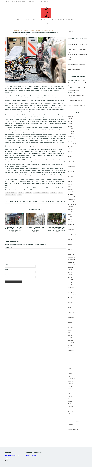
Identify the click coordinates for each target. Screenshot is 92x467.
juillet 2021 (70, 269)
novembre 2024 (71, 169)
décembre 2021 (71, 257)
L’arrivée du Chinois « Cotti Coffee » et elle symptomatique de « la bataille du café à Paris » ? (14, 229)
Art (69, 363)
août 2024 (70, 176)
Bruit (39, 24)
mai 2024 (70, 184)
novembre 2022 (71, 229)
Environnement (54, 24)
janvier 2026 (71, 133)
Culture (70, 373)
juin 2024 (70, 181)
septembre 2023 (72, 204)
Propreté (45, 24)
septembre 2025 (72, 143)
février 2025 (71, 161)
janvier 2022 (71, 254)
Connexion (70, 424)
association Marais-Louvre (11, 192)
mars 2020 (70, 310)
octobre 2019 (71, 322)
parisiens (8, 194)
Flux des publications (72, 427)
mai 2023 (70, 214)
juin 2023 (70, 211)
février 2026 (71, 131)
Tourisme (70, 403)
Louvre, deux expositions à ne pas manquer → (53, 201)
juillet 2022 (70, 239)
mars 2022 (70, 249)
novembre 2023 (71, 199)
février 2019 (71, 342)
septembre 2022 (72, 234)
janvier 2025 (71, 164)
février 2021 (71, 282)
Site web (7, 275)
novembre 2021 (71, 259)
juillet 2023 (70, 209)
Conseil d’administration (18, 1)
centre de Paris (28, 192)
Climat (69, 368)
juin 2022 (70, 242)
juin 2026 (70, 121)
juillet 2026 (70, 118)
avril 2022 (70, 247)
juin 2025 (70, 151)
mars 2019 (70, 340)
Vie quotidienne (42, 30)
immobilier (70, 388)
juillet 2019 (70, 330)
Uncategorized (71, 406)
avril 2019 (70, 337)
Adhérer (7, 1)
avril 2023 (70, 216)
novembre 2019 (71, 320)
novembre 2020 (71, 289)
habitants (60, 192)
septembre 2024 (72, 174)
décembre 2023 (71, 196)
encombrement (45, 192)
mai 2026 (70, 123)
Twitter (7, 460)
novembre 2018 (71, 350)
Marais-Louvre (33, 35)
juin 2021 (70, 272)
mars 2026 (70, 128)
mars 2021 (70, 279)
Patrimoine (33, 24)
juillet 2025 (70, 148)
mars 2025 (70, 159)
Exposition (70, 383)
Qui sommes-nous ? (32, 1)
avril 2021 (70, 277)
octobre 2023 (71, 201)
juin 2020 (70, 302)
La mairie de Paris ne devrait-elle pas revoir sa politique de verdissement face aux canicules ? (57, 229)
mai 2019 (70, 335)
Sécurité (70, 401)
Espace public (71, 381)
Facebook (7, 458)
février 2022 (71, 252)
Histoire (70, 386)
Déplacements (16, 30)
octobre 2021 (71, 262)
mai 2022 (70, 244)
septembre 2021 (72, 264)
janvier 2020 (71, 315)
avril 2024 (70, 186)
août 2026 (70, 116)
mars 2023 (70, 219)
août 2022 (70, 237)
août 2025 (70, 146)
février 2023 (71, 221)
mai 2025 (70, 153)
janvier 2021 (71, 284)
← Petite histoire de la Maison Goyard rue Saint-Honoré (21, 201)
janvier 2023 (71, 224)
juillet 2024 (70, 179)
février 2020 (71, 312)
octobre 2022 (71, 232)
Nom (6, 264)
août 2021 (70, 267)
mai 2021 (70, 274)
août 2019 (70, 327)
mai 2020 (70, 305)
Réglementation (64, 24)
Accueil (25, 24)
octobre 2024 (71, 171)
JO (68, 391)
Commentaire (9, 247)
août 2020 (70, 297)
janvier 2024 (71, 194)
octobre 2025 (71, 141)
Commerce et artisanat (73, 371)
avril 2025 (70, 156)
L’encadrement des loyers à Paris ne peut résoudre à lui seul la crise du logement (35, 229)
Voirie (56, 30)
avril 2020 (70, 307)
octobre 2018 (71, 352)
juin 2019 (70, 332)
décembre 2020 (71, 287)
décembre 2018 (71, 347)
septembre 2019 (72, 325)
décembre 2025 (71, 136)
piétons (13, 194)
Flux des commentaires (73, 429)
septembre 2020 (72, 294)
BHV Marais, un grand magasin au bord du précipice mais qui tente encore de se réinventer (77, 57)
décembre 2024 (71, 166)
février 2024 (71, 191)
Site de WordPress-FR (73, 432)
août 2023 (70, 206)
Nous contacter (44, 1)
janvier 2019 (71, 345)
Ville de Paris (50, 30)
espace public (53, 192)
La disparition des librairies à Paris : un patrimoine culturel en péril (77, 83)
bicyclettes (21, 192)
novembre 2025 (71, 138)
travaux (19, 194)
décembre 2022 (71, 226)
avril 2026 (70, 126)
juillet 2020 (70, 299)
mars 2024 (70, 189)
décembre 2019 (71, 317)
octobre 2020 (71, 292)
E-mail (7, 269)
